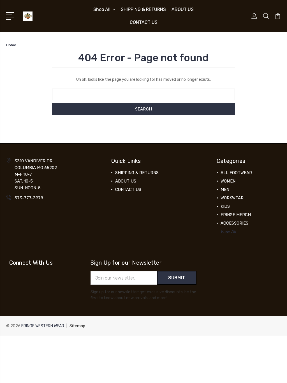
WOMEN (228, 181)
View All (228, 231)
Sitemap (77, 326)
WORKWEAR (232, 197)
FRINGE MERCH (236, 214)
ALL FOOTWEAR (236, 172)
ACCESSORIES (234, 223)
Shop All (101, 9)
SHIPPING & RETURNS (143, 9)
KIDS (225, 206)
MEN (225, 189)
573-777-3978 (29, 197)
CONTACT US (144, 22)
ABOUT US (183, 9)
